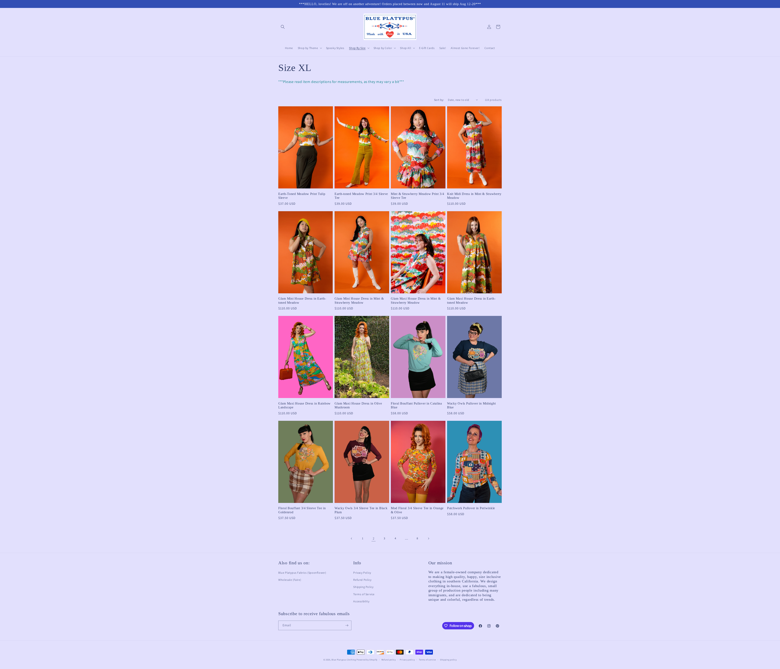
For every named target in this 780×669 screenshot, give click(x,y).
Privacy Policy (362, 572)
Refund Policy (362, 580)
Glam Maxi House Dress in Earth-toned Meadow (471, 300)
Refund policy (388, 659)
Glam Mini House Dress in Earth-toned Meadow (302, 300)
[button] (282, 26)
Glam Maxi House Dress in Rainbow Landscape (304, 405)
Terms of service (427, 659)
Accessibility (361, 601)
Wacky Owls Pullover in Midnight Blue (471, 405)
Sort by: (439, 100)
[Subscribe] (346, 625)
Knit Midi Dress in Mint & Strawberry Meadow (474, 195)
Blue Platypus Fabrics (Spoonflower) (302, 572)
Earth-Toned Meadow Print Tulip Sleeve (301, 195)
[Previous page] (351, 538)
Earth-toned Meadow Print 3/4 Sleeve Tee (361, 195)
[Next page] (428, 538)
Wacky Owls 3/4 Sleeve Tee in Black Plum (361, 510)
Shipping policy (448, 659)
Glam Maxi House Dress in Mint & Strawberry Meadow (416, 300)
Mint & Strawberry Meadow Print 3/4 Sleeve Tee (417, 195)
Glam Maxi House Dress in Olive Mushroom (358, 405)
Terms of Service (364, 594)
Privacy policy (407, 659)
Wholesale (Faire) (289, 580)
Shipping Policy (363, 587)
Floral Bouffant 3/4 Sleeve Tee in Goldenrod (302, 510)
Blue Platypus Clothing (344, 659)
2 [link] (374, 538)
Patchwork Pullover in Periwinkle (471, 508)
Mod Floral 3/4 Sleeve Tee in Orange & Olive (417, 510)
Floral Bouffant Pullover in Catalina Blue (416, 405)
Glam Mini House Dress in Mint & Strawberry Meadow (359, 300)
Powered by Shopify (366, 659)
